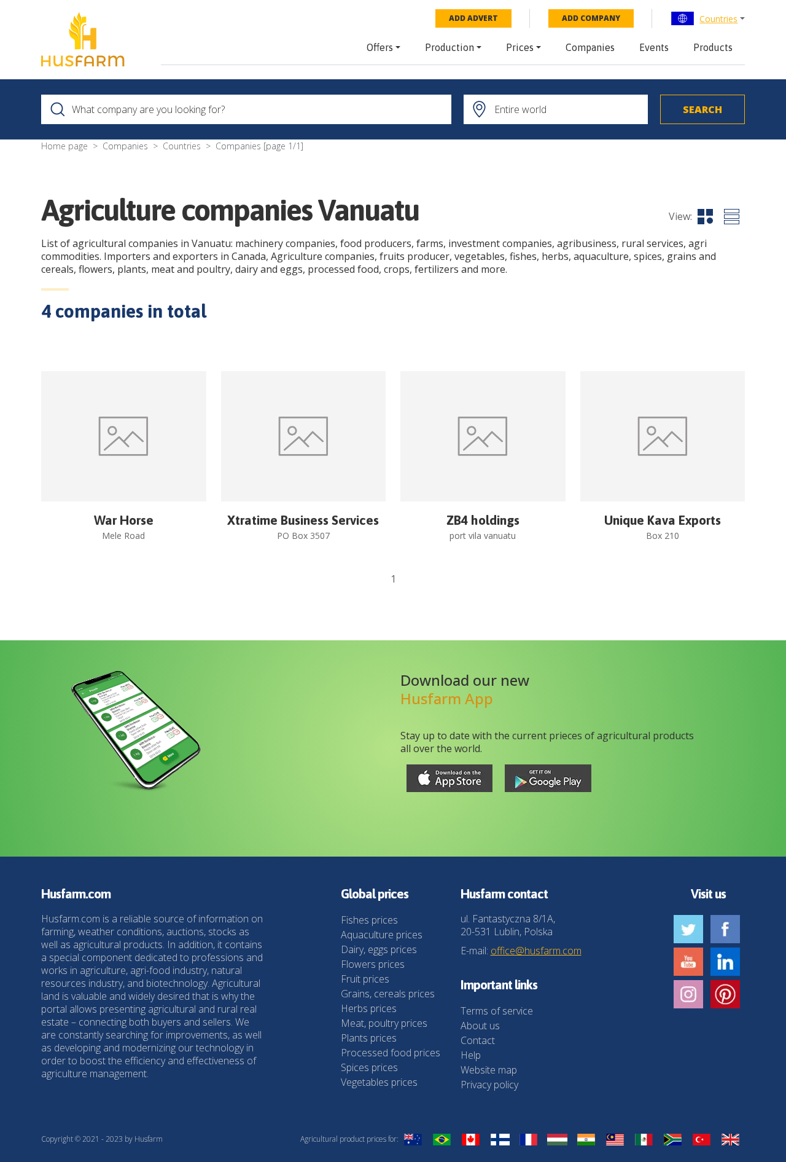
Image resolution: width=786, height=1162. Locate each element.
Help (471, 1055)
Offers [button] (380, 47)
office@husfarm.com (536, 950)
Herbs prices (369, 1008)
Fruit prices (365, 979)
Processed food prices (390, 1052)
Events (654, 47)
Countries (718, 19)
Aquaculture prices (381, 934)
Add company (591, 18)
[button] (708, 18)
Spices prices (369, 1067)
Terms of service (497, 1011)
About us (480, 1025)
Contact (478, 1040)
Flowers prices (373, 964)
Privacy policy (489, 1084)
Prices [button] (520, 47)
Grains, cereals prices (388, 993)
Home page (64, 146)
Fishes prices (369, 920)
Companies (590, 47)
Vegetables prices (379, 1082)
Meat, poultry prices (384, 1023)
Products (713, 47)
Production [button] (449, 47)
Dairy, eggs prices (379, 949)
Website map (489, 1070)
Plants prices (369, 1038)
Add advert (473, 18)
